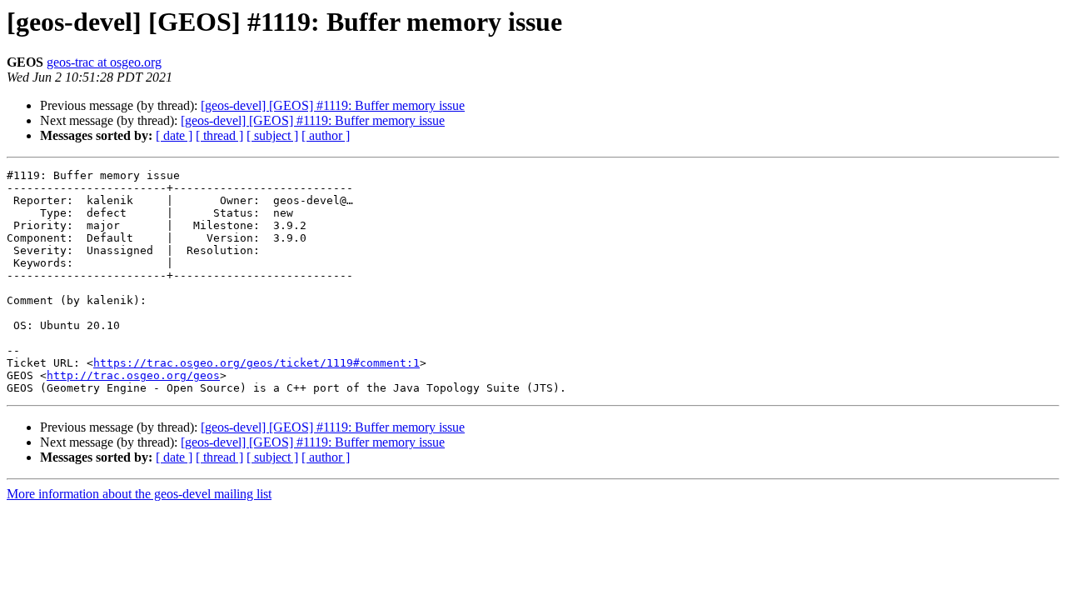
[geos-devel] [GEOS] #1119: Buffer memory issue (333, 105)
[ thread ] (219, 135)
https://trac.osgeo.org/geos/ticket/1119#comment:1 (256, 363)
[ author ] (325, 135)
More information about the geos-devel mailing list (139, 494)
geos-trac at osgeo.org (104, 62)
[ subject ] (272, 135)
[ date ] (174, 135)
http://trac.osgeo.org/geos (133, 375)
